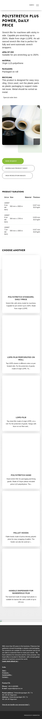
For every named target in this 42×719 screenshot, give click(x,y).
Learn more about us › (10, 661)
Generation (36, 715)
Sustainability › (7, 675)
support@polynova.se (15, 688)
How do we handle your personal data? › (16, 704)
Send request (11, 161)
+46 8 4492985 (13, 686)
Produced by (28, 715)
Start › (4, 670)
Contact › (5, 677)
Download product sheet (16, 168)
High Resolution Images (15, 176)
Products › (5, 673)
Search (31, 5)
